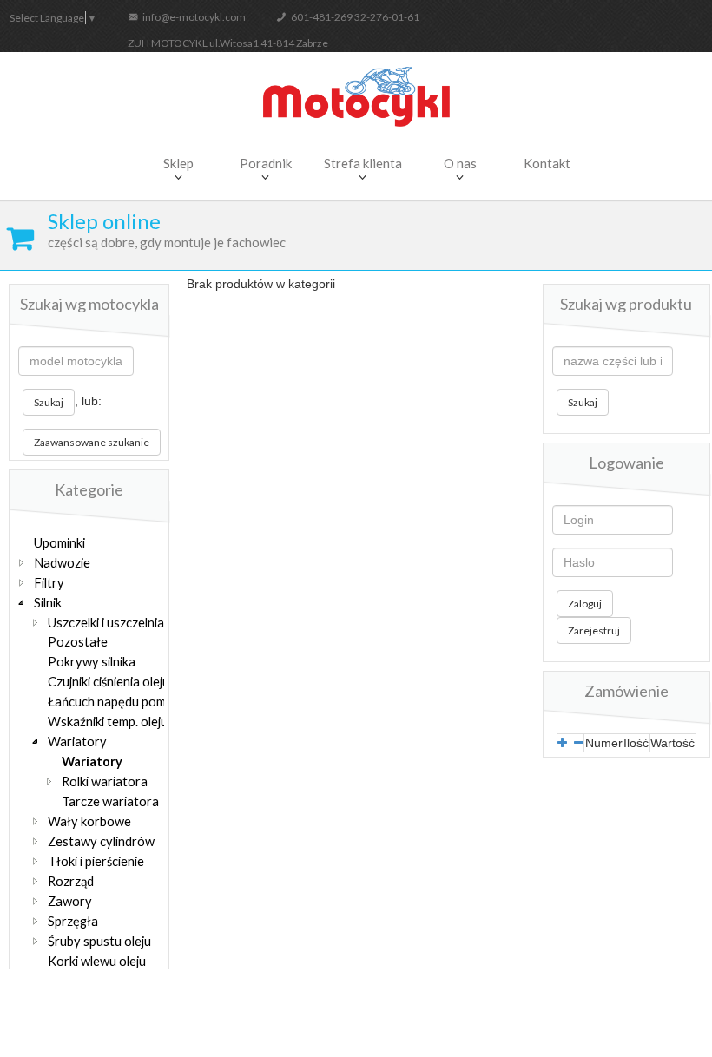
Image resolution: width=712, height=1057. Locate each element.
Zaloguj (585, 603)
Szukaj (48, 402)
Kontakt (547, 163)
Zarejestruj (594, 630)
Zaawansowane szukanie (91, 442)
